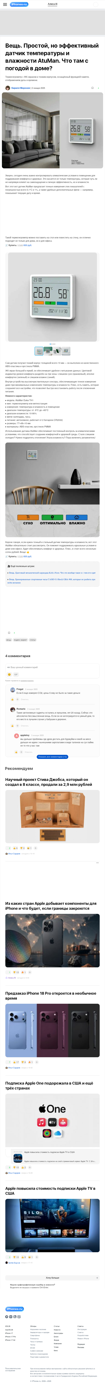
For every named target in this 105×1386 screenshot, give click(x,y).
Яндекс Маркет (20, 639)
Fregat (20, 689)
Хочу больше (52, 1278)
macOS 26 (9, 1330)
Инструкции (82, 1329)
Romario (21, 708)
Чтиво (56, 1347)
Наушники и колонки (38, 1329)
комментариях (27, 680)
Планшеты (34, 1338)
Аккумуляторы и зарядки (39, 1332)
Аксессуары (58, 1333)
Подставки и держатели (39, 1357)
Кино (56, 1350)
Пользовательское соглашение (13, 1369)
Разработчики (83, 1335)
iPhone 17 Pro (10, 1336)
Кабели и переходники (39, 1354)
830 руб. (28, 245)
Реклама (81, 1347)
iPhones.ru (36, 1381)
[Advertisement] (44, 878)
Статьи (33, 639)
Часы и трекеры (36, 1341)
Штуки (32, 1347)
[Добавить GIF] (16, 674)
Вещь (8, 639)
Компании (58, 1343)
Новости (57, 1330)
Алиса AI (12, 977)
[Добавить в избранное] (92, 88)
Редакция (81, 1344)
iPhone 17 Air (10, 1340)
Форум (56, 1340)
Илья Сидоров (14, 853)
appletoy (24, 735)
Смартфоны (35, 1335)
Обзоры (33, 1326)
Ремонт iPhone (83, 1338)
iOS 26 (7, 1326)
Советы (81, 1326)
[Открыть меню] (5, 4)
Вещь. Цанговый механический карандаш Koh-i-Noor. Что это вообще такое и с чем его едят (52, 572)
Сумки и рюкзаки (36, 1351)
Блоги (56, 1336)
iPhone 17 (9, 1333)
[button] (97, 297)
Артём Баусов (14, 1262)
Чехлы (32, 1344)
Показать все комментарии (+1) (52, 757)
